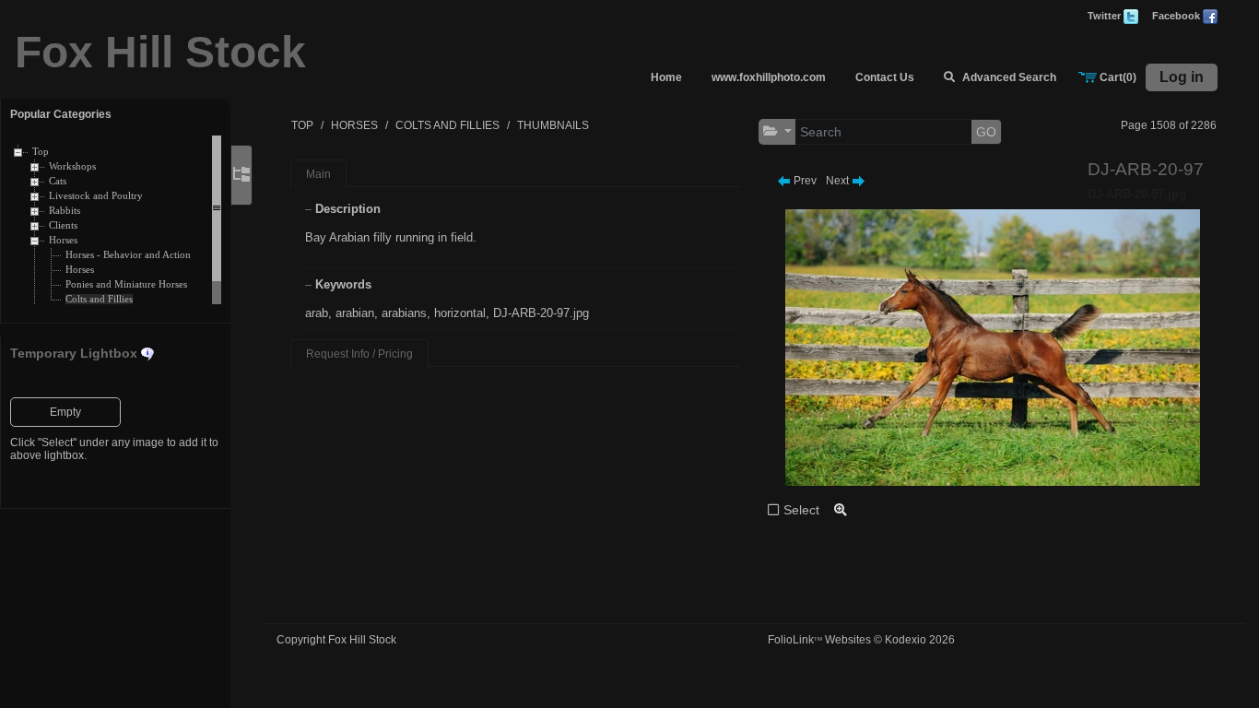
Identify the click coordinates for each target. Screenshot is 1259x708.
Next (839, 180)
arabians (404, 313)
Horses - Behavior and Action (128, 255)
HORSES (354, 125)
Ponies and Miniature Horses (126, 284)
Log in (1181, 77)
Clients (63, 225)
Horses (63, 240)
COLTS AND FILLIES (447, 125)
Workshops (72, 166)
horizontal (460, 313)
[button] (778, 131)
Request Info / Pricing (359, 354)
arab (316, 313)
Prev (804, 180)
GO (986, 131)
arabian (354, 313)
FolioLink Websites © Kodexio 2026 (861, 639)
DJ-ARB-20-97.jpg (541, 313)
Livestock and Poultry (96, 196)
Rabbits (64, 211)
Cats (57, 181)
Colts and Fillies (99, 299)
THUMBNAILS (553, 125)
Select (801, 509)
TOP (302, 125)
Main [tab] (318, 174)
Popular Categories (61, 114)
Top (40, 152)
